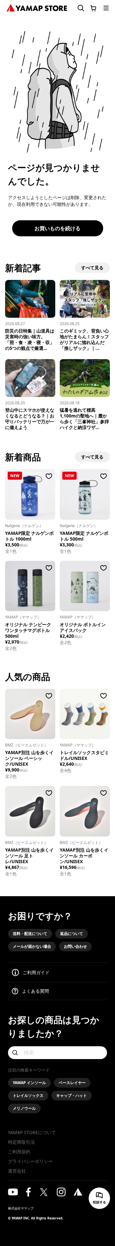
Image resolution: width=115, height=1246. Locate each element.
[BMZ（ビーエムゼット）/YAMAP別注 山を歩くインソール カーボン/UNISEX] (85, 811)
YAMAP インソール (29, 1082)
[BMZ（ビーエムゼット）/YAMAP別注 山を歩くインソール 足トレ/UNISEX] (30, 811)
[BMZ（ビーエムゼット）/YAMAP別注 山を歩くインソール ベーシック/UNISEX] (30, 714)
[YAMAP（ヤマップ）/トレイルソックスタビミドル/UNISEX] (85, 714)
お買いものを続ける (57, 228)
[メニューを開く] (106, 8)
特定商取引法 (21, 1142)
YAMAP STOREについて (32, 1132)
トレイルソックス (28, 1095)
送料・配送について (30, 933)
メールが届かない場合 (32, 946)
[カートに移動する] (93, 8)
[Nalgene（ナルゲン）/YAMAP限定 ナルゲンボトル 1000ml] (30, 494)
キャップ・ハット (71, 1095)
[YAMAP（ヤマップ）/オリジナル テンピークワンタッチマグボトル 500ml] (30, 586)
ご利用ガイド (36, 972)
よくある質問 (35, 991)
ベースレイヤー (72, 1082)
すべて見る (92, 268)
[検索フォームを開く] (78, 8)
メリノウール (24, 1108)
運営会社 (17, 1171)
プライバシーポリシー (30, 1161)
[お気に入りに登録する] (48, 476)
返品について (71, 933)
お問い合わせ (75, 946)
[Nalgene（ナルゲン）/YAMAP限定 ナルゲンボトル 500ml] (85, 494)
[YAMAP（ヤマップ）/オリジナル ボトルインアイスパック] (85, 586)
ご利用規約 (19, 1152)
